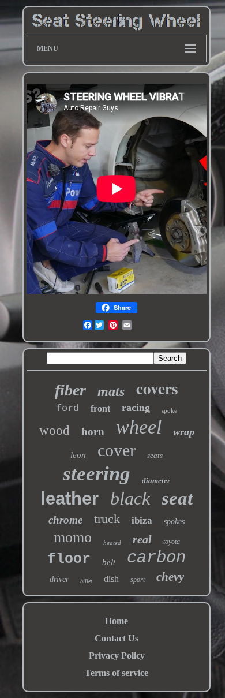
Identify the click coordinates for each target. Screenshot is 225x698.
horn (92, 431)
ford (67, 408)
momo (73, 537)
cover (116, 450)
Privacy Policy (117, 655)
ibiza (142, 520)
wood (54, 430)
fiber (70, 390)
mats (111, 391)
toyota (171, 542)
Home (116, 621)
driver (59, 579)
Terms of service (116, 673)
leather (69, 498)
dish (111, 579)
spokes (174, 521)
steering (96, 473)
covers (157, 388)
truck (107, 519)
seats (155, 455)
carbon (156, 558)
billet (86, 581)
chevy (170, 577)
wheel (139, 427)
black (130, 498)
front (100, 408)
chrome (65, 520)
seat (177, 498)
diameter (156, 480)
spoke (169, 410)
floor (69, 559)
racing (136, 407)
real (142, 539)
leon (78, 455)
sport (137, 580)
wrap (183, 432)
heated (112, 542)
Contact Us (116, 638)
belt (108, 562)
